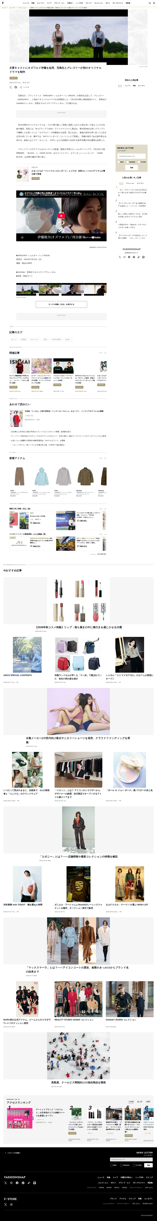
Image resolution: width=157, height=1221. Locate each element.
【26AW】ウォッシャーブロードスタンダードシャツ (63, 493)
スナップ (89, 3)
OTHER (143, 162)
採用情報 (101, 1187)
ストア (49, 3)
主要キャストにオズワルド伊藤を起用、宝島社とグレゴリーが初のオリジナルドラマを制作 (58, 7)
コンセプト (148, 1199)
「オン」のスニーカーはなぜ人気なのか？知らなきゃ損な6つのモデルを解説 (132, 192)
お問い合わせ (149, 1187)
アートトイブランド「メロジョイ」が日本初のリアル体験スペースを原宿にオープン (50, 1112)
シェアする (26, 87)
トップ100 (79, 3)
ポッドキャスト (118, 3)
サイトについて (91, 1187)
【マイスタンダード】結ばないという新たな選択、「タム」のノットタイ (132, 236)
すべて (120, 85)
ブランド (113, 1199)
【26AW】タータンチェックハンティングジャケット (85, 493)
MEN (122, 162)
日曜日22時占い (127, 1177)
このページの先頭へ (14, 1153)
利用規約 (124, 1187)
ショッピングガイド (108, 1203)
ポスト (108, 3)
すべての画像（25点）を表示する (61, 304)
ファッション (22, 7)
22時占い (70, 3)
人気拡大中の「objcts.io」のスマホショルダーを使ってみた (132, 226)
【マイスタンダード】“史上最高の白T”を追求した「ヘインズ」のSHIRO (132, 204)
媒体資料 (109, 1187)
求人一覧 (26, 509)
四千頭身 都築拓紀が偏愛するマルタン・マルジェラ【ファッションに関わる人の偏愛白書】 (132, 1127)
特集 (33, 3)
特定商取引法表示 (147, 1203)
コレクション (98, 3)
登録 (131, 167)
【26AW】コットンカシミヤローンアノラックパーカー (41, 493)
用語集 (128, 3)
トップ (4, 7)
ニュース (26, 3)
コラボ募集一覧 (39, 534)
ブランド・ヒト (59, 3)
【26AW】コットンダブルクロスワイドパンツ (19, 493)
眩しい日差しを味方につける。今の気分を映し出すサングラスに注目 (132, 215)
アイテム (122, 1199)
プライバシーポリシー (136, 1187)
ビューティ (41, 3)
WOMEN (132, 162)
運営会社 (116, 1187)
